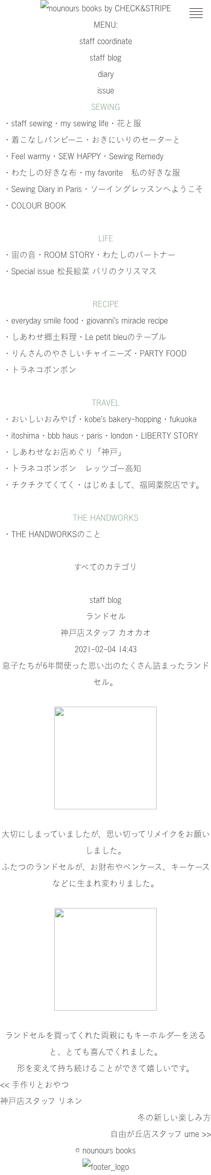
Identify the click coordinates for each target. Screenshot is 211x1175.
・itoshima (21, 435)
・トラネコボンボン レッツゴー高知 (72, 468)
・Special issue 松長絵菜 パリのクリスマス (80, 271)
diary (106, 74)
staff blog (105, 57)
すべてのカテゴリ (105, 567)
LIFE (105, 238)
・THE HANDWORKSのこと (52, 534)
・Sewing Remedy (132, 156)
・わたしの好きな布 (40, 172)
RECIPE (106, 304)
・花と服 (125, 123)
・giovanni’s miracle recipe (123, 320)
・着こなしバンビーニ (43, 140)
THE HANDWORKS (105, 518)
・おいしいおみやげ (39, 419)
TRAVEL (105, 403)
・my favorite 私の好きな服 (128, 172)
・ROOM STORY (65, 255)
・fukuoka (179, 419)
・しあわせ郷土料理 (40, 337)
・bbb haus (58, 435)
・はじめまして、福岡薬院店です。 (139, 485)
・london (117, 435)
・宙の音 (19, 255)
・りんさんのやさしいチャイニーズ (67, 353)
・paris (90, 435)
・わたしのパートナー (135, 255)
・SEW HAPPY (75, 156)
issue (105, 90)
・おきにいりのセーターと (132, 140)
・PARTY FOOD (159, 353)
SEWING (105, 107)
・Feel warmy (26, 156)
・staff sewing (27, 123)
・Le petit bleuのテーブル (121, 337)
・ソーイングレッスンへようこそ (142, 189)
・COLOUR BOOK (34, 205)
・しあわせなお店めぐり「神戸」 (64, 452)
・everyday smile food (40, 320)
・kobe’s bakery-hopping (118, 419)
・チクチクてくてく (39, 485)
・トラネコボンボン (39, 370)
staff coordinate (105, 41)
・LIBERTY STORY (165, 435)
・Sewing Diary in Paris (42, 189)
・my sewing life (80, 123)
